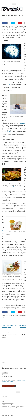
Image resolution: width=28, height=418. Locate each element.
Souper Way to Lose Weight (7, 404)
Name (3, 352)
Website (3, 362)
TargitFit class (8, 131)
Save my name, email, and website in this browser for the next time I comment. (14, 369)
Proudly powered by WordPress (7, 415)
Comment (4, 337)
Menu (14, 4)
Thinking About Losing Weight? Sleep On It (10, 407)
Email (3, 357)
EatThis (8, 84)
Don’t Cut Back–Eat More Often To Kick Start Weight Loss (13, 406)
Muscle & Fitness (21, 123)
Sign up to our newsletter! (7, 376)
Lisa (3, 317)
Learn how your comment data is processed (13, 381)
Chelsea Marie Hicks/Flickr (16, 186)
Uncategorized (14, 315)
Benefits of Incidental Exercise (7, 403)
